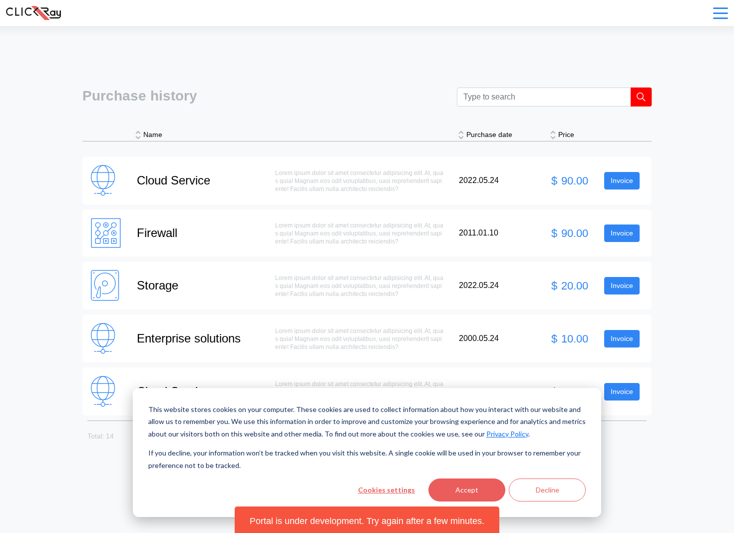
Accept (466, 490)
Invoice (622, 180)
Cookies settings (386, 490)
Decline (547, 490)
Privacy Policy (507, 434)
